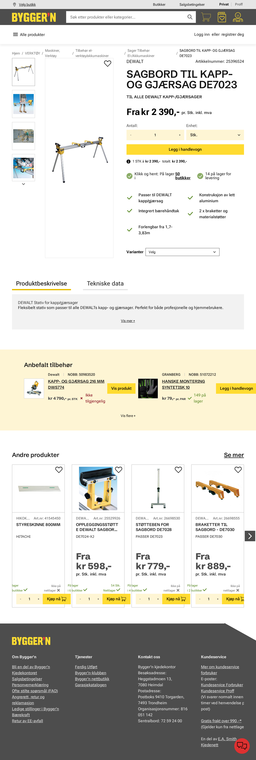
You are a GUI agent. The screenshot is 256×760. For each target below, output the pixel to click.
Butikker (159, 4)
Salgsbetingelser (192, 4)
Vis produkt (121, 388)
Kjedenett (209, 744)
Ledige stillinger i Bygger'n (35, 708)
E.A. (222, 738)
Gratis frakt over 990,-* (221, 720)
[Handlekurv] (206, 17)
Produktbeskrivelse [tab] (41, 283)
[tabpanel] (128, 312)
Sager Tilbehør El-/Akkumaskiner (141, 53)
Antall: (132, 125)
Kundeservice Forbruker (222, 684)
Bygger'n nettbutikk (92, 678)
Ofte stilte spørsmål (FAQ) (35, 690)
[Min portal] (238, 17)
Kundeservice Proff (217, 690)
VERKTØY (32, 53)
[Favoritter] (222, 17)
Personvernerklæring (30, 684)
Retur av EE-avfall (27, 720)
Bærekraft (21, 714)
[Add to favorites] (107, 63)
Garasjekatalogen (90, 684)
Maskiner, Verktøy (52, 53)
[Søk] (190, 17)
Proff (239, 4)
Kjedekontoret (24, 672)
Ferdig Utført (86, 666)
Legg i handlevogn (185, 149)
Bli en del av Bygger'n (31, 666)
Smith (231, 738)
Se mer (234, 454)
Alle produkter (32, 34)
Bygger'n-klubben (90, 672)
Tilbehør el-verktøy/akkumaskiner (92, 53)
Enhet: (192, 125)
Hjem (16, 53)
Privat (224, 4)
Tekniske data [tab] (105, 283)
